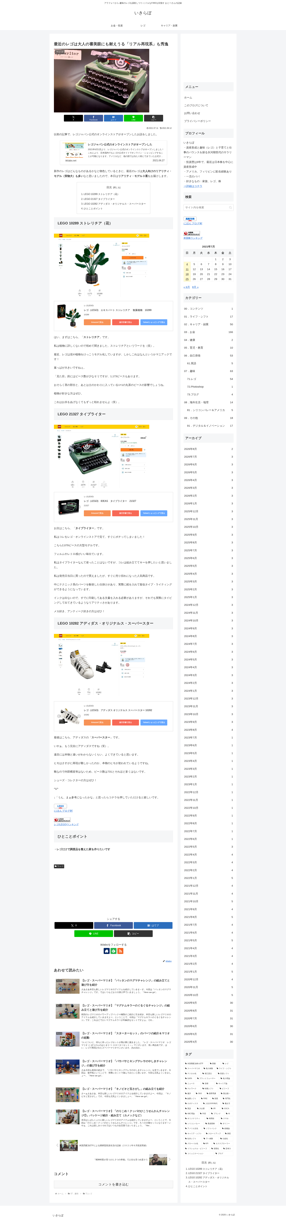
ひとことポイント (93, 208)
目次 (109, 187)
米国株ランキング (193, 238)
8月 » (195, 287)
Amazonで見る (97, 322)
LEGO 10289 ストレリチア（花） (102, 194)
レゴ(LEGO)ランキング (66, 824)
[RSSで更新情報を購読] (120, 951)
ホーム (188, 97)
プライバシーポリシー (197, 121)
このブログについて (196, 105)
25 (187, 279)
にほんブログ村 (63, 810)
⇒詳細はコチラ (193, 186)
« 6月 (187, 287)
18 (187, 274)
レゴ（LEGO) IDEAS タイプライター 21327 (110, 501)
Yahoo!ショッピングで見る (154, 322)
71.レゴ (60, 866)
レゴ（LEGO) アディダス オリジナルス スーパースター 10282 (118, 710)
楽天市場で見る (125, 322)
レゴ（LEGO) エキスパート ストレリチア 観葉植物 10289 (117, 310)
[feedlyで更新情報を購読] (113, 951)
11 (187, 269)
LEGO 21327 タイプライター (99, 199)
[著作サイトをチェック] (107, 951)
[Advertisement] (113, 892)
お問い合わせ (192, 113)
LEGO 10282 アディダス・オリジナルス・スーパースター (115, 203)
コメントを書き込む (113, 1184)
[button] (153, 118)
